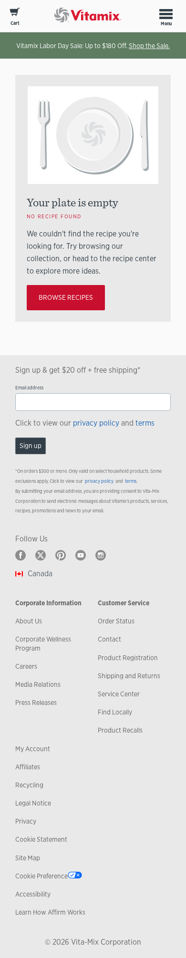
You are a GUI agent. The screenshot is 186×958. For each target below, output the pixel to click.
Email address (29, 388)
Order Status (116, 621)
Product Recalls (120, 730)
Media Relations (38, 684)
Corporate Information (48, 603)
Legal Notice (33, 803)
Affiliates (27, 767)
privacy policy (96, 423)
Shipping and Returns (129, 676)
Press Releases (36, 702)
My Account (32, 748)
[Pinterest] (60, 555)
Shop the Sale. (149, 45)
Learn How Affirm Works (50, 912)
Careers (26, 666)
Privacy (25, 821)
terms (145, 423)
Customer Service (123, 603)
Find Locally (115, 712)
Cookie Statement (41, 839)
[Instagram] (100, 555)
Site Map (27, 858)
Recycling (29, 785)
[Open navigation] (165, 13)
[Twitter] (40, 555)
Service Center (119, 694)
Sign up (30, 445)
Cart (15, 23)
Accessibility (33, 894)
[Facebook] (20, 555)
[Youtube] (80, 555)
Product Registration (128, 657)
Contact (109, 639)
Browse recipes (66, 297)
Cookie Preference (41, 876)
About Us (28, 621)
